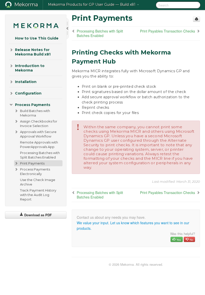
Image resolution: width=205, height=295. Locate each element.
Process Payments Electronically (35, 171)
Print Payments (32, 163)
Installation (25, 82)
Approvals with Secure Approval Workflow (38, 134)
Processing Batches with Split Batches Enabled (40, 155)
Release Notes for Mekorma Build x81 (32, 52)
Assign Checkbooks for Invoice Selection (38, 123)
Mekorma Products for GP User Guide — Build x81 (92, 4)
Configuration (28, 93)
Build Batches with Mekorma (35, 113)
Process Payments (32, 104)
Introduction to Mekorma (29, 68)
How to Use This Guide (36, 38)
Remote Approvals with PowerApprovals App (39, 144)
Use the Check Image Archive (37, 182)
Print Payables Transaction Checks (167, 31)
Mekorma (26, 5)
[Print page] (196, 19)
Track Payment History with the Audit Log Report (38, 194)
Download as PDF (37, 214)
